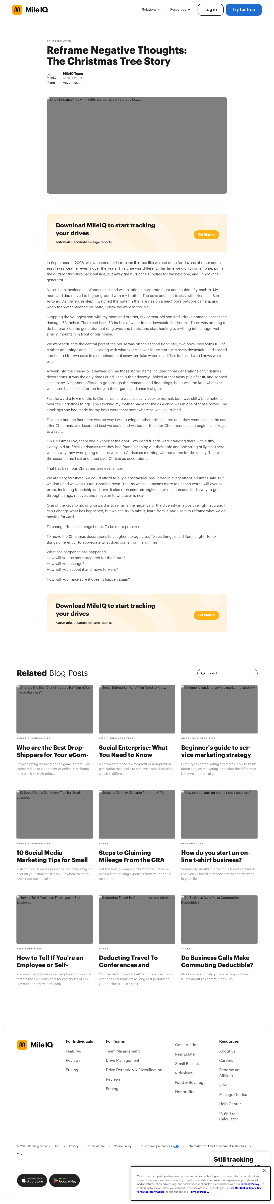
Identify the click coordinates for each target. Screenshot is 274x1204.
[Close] (264, 1170)
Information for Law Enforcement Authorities (217, 1146)
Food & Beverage (190, 1083)
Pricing (72, 1070)
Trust (20, 1154)
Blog (223, 1085)
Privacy (73, 1146)
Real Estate (185, 1054)
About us (227, 1051)
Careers (226, 1061)
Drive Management (122, 1061)
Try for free (243, 9)
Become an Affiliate (229, 1073)
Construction (187, 1045)
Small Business (188, 1064)
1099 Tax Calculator (228, 1116)
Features (73, 1051)
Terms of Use (96, 1146)
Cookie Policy (122, 1146)
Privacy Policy (250, 1184)
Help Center (230, 1104)
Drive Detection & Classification (134, 1070)
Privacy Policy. (199, 1192)
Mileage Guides (233, 1095)
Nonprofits (184, 1092)
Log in (210, 9)
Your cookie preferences (156, 1146)
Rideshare (184, 1073)
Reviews (73, 1061)
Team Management (123, 1051)
